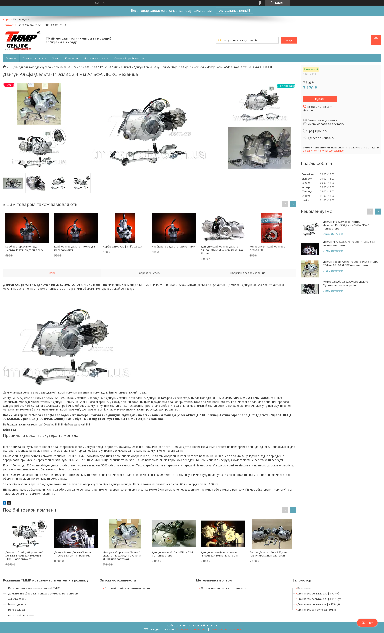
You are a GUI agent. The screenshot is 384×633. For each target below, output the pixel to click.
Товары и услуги (33, 58)
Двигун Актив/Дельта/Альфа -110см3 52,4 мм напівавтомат (73, 554)
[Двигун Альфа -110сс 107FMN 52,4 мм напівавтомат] (174, 534)
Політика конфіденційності (226, 629)
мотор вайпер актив (21, 615)
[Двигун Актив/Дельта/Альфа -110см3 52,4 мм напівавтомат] (76, 534)
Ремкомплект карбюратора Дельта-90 (267, 248)
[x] (9, 503)
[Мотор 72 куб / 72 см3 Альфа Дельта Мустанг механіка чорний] (310, 289)
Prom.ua (212, 625)
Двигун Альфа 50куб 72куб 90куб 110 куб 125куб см (169, 67)
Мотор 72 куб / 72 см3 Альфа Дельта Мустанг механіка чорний (345, 283)
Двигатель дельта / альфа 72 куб (318, 593)
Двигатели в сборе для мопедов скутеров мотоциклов (43, 593)
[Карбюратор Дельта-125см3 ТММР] (174, 228)
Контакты (71, 58)
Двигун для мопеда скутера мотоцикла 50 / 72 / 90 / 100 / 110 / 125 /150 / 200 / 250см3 (72, 67)
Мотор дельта (17, 604)
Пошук (288, 40)
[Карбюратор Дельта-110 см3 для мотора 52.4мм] (76, 228)
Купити (320, 99)
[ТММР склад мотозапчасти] (22, 40)
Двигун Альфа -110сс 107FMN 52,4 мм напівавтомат (172, 554)
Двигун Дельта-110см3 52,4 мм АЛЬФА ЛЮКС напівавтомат (269, 554)
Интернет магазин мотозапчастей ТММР (34, 588)
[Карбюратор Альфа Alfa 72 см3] (125, 228)
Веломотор (304, 588)
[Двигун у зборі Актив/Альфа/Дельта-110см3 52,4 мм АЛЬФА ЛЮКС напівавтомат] (125, 534)
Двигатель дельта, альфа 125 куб (318, 604)
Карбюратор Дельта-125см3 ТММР (174, 246)
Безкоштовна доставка (322, 120)
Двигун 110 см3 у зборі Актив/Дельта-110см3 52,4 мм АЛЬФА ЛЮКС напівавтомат (24, 556)
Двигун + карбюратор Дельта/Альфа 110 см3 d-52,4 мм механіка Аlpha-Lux (222, 250)
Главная (11, 58)
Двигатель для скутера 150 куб (317, 609)
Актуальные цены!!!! (234, 10)
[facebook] (4, 503)
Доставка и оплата (96, 58)
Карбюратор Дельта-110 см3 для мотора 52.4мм (75, 248)
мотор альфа (16, 609)
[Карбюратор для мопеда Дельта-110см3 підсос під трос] (27, 228)
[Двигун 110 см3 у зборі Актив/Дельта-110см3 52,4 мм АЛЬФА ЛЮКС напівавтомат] (27, 534)
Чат (370, 622)
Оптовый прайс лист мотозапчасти (127, 588)
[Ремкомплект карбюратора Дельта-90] (272, 228)
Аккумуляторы (17, 599)
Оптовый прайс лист (127, 58)
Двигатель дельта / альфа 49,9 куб (319, 599)
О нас (55, 58)
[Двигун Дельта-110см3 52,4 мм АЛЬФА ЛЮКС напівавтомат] (272, 534)
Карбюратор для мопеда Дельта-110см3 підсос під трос (24, 248)
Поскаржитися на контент (191, 629)
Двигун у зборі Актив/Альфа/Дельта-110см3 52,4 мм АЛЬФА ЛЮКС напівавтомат (122, 556)
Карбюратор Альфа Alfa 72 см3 (122, 246)
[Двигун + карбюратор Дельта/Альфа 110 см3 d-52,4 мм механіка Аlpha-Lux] (223, 228)
